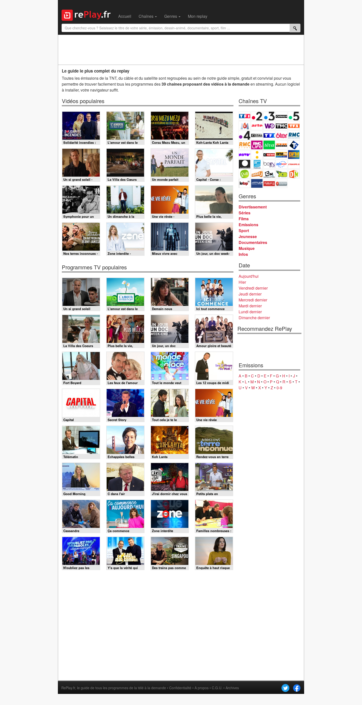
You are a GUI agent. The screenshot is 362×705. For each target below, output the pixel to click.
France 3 (269, 116)
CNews (269, 154)
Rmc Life (257, 144)
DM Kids (294, 173)
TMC (281, 125)
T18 (294, 144)
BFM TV (281, 154)
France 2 (257, 116)
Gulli (244, 173)
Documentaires (253, 242)
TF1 (244, 116)
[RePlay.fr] (88, 14)
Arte (257, 125)
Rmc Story (244, 144)
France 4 (244, 135)
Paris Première (281, 144)
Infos (243, 254)
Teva (269, 144)
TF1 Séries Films (269, 135)
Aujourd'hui (249, 276)
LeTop (244, 183)
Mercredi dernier (253, 300)
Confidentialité (180, 687)
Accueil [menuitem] (124, 16)
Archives (232, 687)
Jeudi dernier (250, 294)
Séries (244, 213)
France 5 (294, 116)
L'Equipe (294, 164)
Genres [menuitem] (171, 16)
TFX (294, 125)
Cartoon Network (269, 173)
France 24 (257, 164)
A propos (202, 687)
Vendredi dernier (253, 288)
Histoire (281, 183)
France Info (257, 154)
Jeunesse (248, 236)
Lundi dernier (250, 312)
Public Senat (269, 183)
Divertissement (253, 207)
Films (244, 219)
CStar (257, 135)
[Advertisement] (181, 49)
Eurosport (281, 164)
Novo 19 (244, 154)
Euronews (244, 164)
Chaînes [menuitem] (146, 16)
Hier (242, 282)
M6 (244, 125)
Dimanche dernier (254, 317)
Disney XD (281, 173)
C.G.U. (217, 687)
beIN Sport (269, 164)
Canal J (257, 173)
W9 (269, 125)
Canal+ (281, 116)
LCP (257, 183)
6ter (281, 135)
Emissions (248, 224)
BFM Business (294, 154)
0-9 (279, 387)
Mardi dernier (250, 306)
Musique (247, 248)
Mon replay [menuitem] (197, 16)
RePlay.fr (68, 687)
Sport (244, 230)
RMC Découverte (294, 135)
